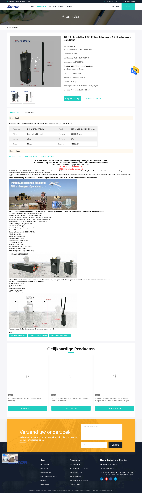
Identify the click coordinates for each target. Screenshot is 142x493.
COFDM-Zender (75, 464)
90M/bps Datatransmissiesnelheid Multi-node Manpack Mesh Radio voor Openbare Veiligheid (112, 399)
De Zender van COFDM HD (79, 468)
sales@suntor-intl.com (112, 1)
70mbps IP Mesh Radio (18, 335)
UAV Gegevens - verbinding (79, 480)
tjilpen (115, 479)
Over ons (51, 6)
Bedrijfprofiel (44, 464)
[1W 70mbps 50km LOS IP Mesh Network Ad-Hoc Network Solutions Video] (35, 61)
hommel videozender (76, 472)
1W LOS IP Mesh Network (38, 335)
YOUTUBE (106, 479)
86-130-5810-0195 (129, 1)
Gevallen (69, 6)
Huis (32, 6)
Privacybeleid (44, 484)
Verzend (115, 445)
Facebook (110, 479)
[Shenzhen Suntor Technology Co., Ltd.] (13, 6)
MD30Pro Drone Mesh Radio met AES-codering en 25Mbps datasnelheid (70, 399)
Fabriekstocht (44, 468)
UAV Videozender (75, 476)
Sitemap (43, 480)
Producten (41, 6)
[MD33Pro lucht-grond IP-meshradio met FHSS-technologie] (27, 376)
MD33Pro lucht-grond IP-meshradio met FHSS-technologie (25, 399)
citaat (128, 6)
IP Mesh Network (75, 484)
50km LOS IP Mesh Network (60, 335)
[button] (10, 381)
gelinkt (101, 479)
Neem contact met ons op (48, 476)
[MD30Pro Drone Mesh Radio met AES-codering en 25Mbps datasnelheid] (71, 376)
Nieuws (61, 6)
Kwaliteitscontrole (46, 472)
